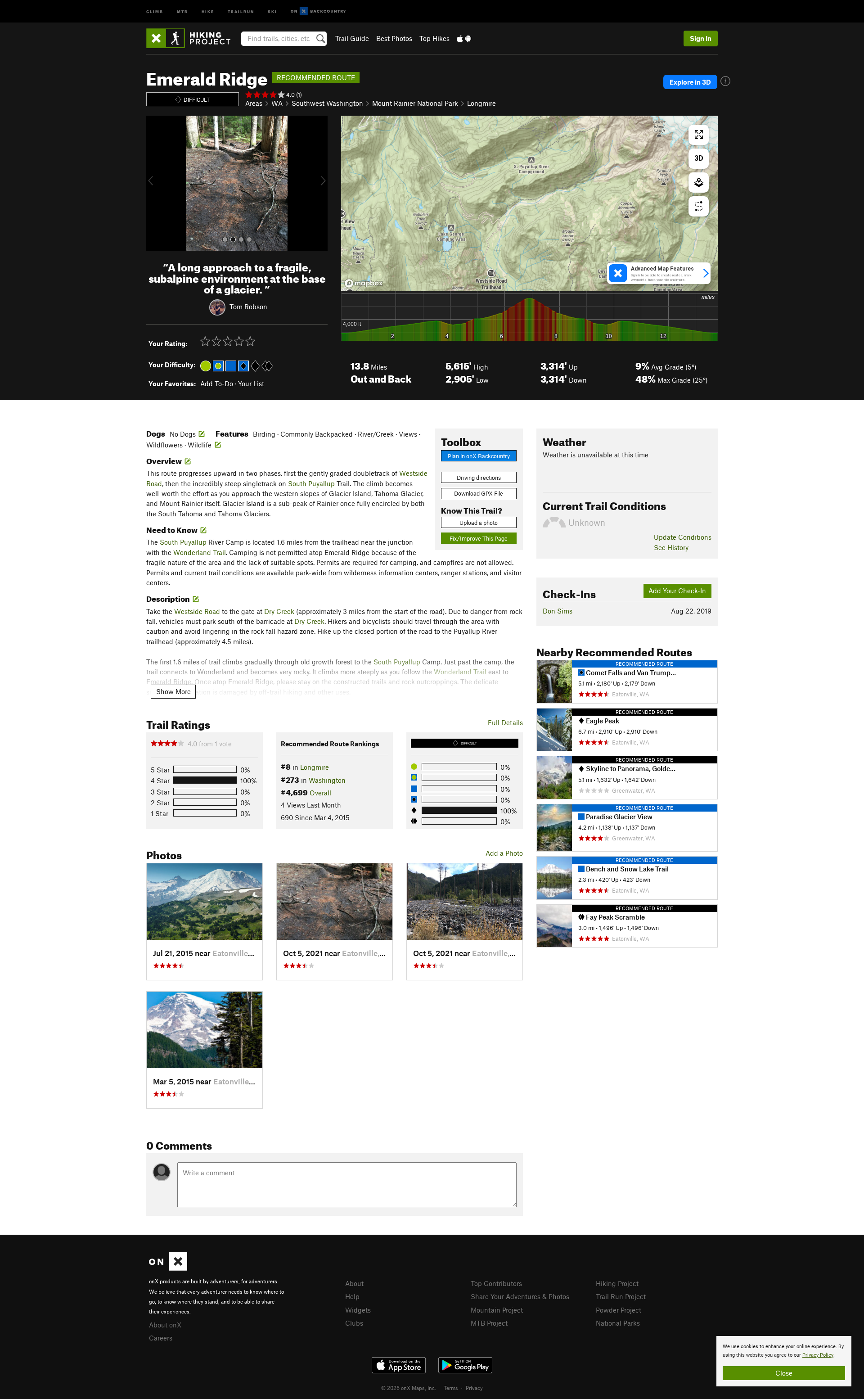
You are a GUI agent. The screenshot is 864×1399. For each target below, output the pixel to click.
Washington (327, 780)
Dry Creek (279, 611)
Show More (173, 691)
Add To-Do (216, 383)
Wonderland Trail (199, 552)
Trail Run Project (621, 1296)
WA (277, 103)
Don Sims (557, 611)
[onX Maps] (168, 1268)
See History (671, 547)
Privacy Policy (817, 1355)
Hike (208, 11)
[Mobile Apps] (464, 38)
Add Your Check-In (677, 591)
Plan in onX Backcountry (479, 456)
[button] (155, 183)
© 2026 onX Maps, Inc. (408, 1388)
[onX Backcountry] (318, 11)
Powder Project (618, 1310)
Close (783, 1373)
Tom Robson (248, 306)
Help (352, 1296)
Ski (272, 11)
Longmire (481, 103)
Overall (320, 793)
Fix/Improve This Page (479, 538)
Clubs (354, 1323)
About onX (165, 1325)
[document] (784, 1361)
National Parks (618, 1323)
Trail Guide (352, 38)
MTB (182, 11)
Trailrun (241, 11)
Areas (253, 103)
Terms (451, 1388)
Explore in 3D (690, 82)
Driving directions (479, 477)
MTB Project (489, 1323)
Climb (154, 11)
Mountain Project (497, 1310)
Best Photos (394, 38)
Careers (160, 1338)
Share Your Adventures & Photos (520, 1296)
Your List (251, 383)
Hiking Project (617, 1283)
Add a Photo (504, 853)
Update (682, 537)
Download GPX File (478, 493)
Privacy (474, 1388)
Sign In (700, 38)
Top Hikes (434, 38)
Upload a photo (478, 522)
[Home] (192, 38)
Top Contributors (496, 1283)
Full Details (505, 722)
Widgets (358, 1310)
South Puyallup (311, 483)
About (354, 1283)
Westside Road (197, 611)
